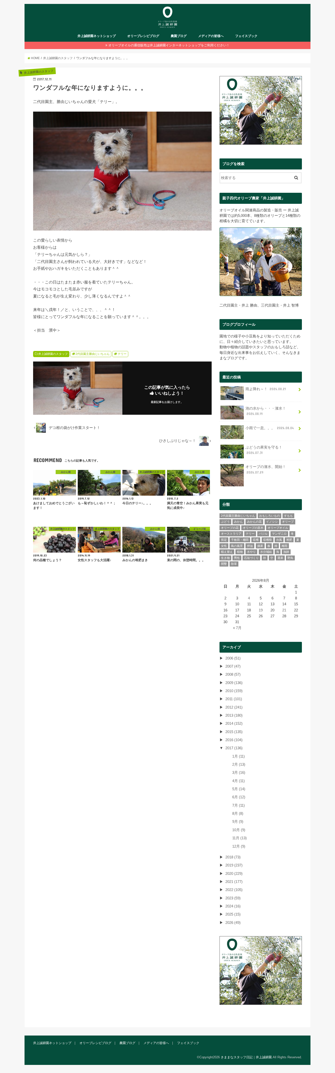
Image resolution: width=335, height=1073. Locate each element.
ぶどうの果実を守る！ (263, 450)
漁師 (286, 552)
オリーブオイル (278, 528)
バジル (263, 533)
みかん (238, 521)
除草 (234, 564)
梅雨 (284, 546)
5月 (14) (238, 789)
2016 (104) (234, 740)
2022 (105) (234, 890)
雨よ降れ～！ (265, 389)
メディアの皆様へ (211, 36)
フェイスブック (246, 36)
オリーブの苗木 (253, 528)
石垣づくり (251, 558)
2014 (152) (234, 723)
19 (261, 610)
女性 (224, 546)
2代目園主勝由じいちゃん (93, 354)
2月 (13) (238, 764)
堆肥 (289, 540)
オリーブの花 (230, 528)
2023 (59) (233, 898)
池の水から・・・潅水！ (265, 411)
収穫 (256, 540)
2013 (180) (234, 715)
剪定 (224, 540)
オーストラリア (231, 533)
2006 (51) (233, 658)
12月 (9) (238, 846)
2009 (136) (234, 683)
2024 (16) (233, 906)
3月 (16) (238, 773)
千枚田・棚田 (240, 540)
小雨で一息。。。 (269, 428)
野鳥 (290, 558)
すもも (288, 515)
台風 (279, 540)
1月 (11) (238, 756)
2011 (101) (233, 699)
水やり (251, 552)
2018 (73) (233, 857)
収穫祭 (267, 540)
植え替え (227, 552)
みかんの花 (254, 521)
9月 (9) (237, 822)
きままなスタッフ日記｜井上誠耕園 (246, 1057)
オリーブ (288, 521)
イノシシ (272, 521)
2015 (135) (234, 732)
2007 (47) (233, 666)
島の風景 (237, 546)
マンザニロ (279, 533)
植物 (240, 552)
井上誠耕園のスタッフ (53, 354)
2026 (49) (233, 923)
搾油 (250, 546)
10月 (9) (238, 830)
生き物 (225, 558)
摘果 (260, 546)
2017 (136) (234, 748)
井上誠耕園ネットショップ (96, 36)
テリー (122, 354)
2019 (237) (234, 865)
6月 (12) (238, 797)
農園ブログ (179, 36)
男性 (237, 558)
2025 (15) (233, 914)
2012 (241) (234, 707)
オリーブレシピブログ (143, 36)
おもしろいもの (269, 515)
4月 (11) (238, 781)
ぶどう (225, 521)
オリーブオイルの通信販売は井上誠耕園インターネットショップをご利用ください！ (169, 45)
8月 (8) (237, 813)
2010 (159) (234, 691)
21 (284, 610)
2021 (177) (234, 882)
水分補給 (266, 552)
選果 (280, 558)
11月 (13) (239, 838)
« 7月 (237, 628)
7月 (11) (238, 805)
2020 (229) (234, 874)
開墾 (224, 564)
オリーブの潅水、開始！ (265, 469)
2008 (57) (233, 674)
